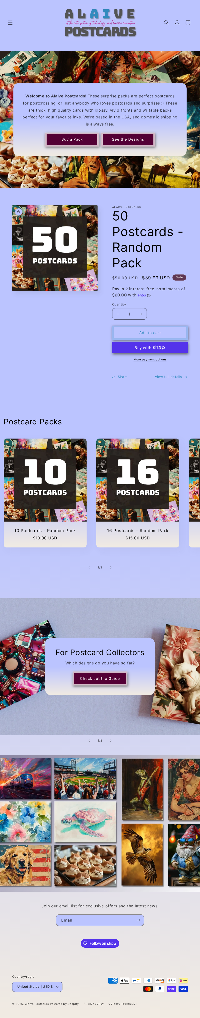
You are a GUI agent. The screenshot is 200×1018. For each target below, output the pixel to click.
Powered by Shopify (64, 1004)
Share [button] (123, 377)
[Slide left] (89, 567)
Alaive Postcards (37, 1004)
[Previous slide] (89, 740)
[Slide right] (110, 567)
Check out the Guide (100, 678)
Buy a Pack (72, 139)
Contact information (123, 1003)
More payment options (150, 359)
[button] (10, 22)
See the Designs (128, 139)
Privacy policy (94, 1003)
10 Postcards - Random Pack (45, 530)
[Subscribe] (138, 920)
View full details (168, 377)
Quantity (119, 304)
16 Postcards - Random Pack (138, 530)
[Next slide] (110, 740)
